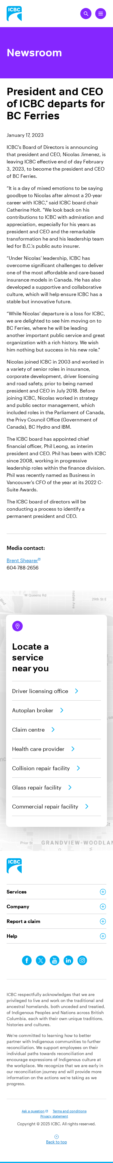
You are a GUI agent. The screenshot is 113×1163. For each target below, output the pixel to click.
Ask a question (33, 1111)
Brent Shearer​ (22, 560)
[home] (14, 865)
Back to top (56, 1141)
